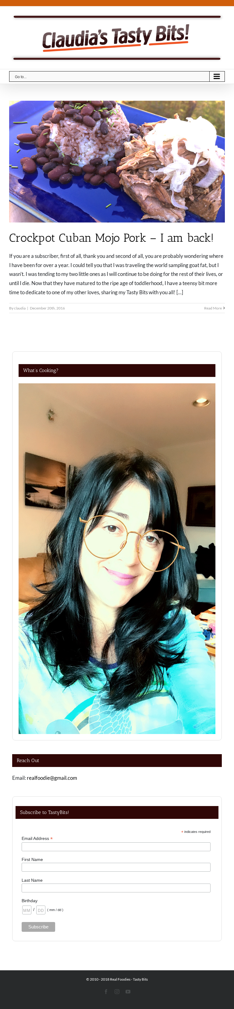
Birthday (29, 900)
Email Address (37, 838)
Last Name (32, 880)
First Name (32, 859)
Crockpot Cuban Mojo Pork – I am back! (111, 238)
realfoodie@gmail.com (52, 778)
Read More (213, 308)
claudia (20, 308)
